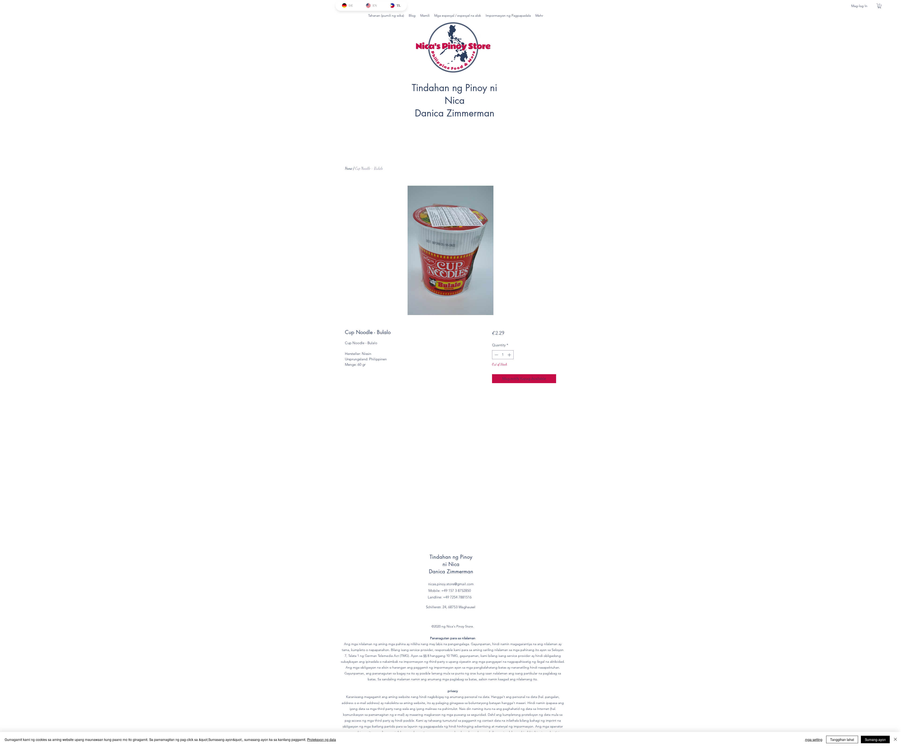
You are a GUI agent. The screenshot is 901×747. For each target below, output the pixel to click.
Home (348, 168)
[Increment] (510, 354)
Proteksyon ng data (321, 739)
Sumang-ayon (875, 739)
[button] (879, 6)
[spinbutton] (503, 354)
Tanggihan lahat (842, 739)
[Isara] (895, 739)
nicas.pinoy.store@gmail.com (451, 584)
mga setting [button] (813, 739)
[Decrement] (496, 354)
